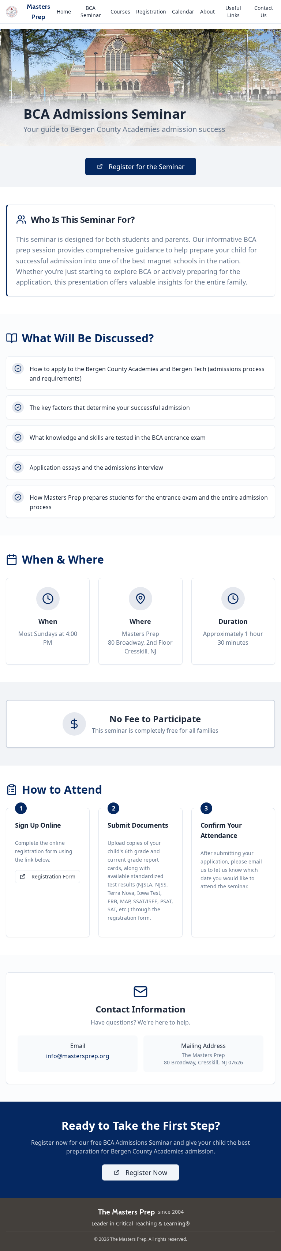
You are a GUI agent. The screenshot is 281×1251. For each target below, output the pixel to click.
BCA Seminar (90, 11)
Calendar (183, 11)
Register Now (146, 1172)
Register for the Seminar (146, 166)
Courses (120, 11)
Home (64, 11)
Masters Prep (38, 12)
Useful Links (233, 11)
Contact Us (263, 11)
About (207, 11)
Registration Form (53, 876)
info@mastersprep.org (77, 1056)
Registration (151, 11)
